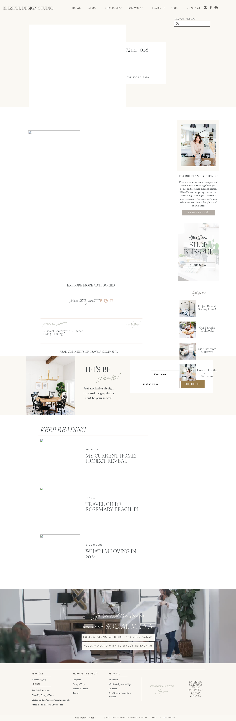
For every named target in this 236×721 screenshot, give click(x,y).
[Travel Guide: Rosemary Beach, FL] (60, 507)
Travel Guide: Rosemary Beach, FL (112, 506)
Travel (90, 498)
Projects (92, 449)
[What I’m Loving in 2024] (60, 554)
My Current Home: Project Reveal (111, 458)
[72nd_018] (77, 77)
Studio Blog (94, 545)
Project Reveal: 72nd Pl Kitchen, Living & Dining (63, 332)
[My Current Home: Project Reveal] (60, 459)
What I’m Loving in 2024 (111, 553)
